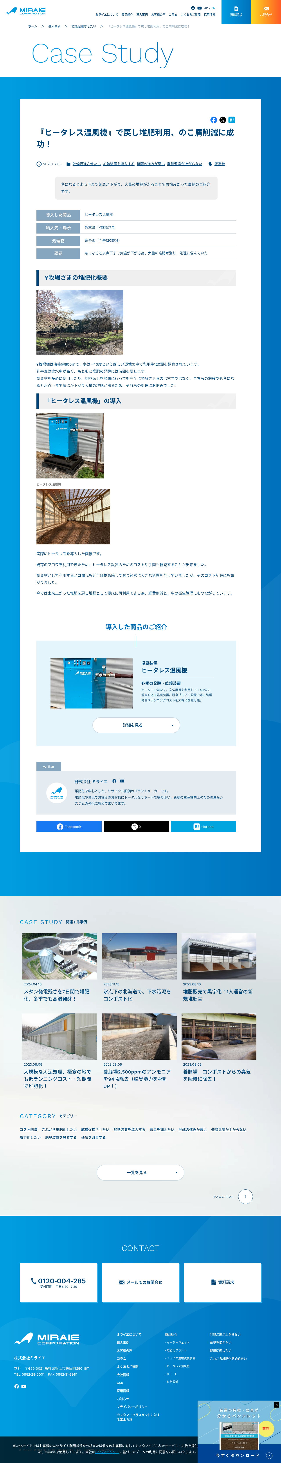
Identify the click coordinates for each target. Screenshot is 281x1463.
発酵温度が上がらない (184, 164)
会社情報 (123, 1375)
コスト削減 (28, 1130)
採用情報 (209, 14)
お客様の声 (158, 14)
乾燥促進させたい (87, 164)
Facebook (73, 827)
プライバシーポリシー (132, 1407)
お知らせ (123, 1399)
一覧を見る (137, 1172)
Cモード (172, 1374)
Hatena (207, 827)
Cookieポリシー (107, 1452)
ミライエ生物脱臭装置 (181, 1358)
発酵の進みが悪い (151, 164)
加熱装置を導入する (119, 164)
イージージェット (178, 1342)
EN (213, 8)
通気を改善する (93, 1137)
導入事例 (142, 14)
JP (206, 8)
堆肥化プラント (177, 1350)
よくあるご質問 (191, 14)
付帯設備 (172, 1381)
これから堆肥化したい (59, 1130)
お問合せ (266, 15)
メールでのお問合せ (144, 1282)
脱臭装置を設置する (61, 1137)
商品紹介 (127, 14)
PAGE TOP (224, 1196)
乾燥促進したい (220, 1351)
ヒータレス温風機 (99, 215)
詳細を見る (133, 725)
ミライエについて (106, 14)
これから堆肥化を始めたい (228, 1359)
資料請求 (236, 15)
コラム (173, 14)
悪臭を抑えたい (162, 1130)
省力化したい (30, 1137)
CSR (120, 1383)
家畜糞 (219, 164)
